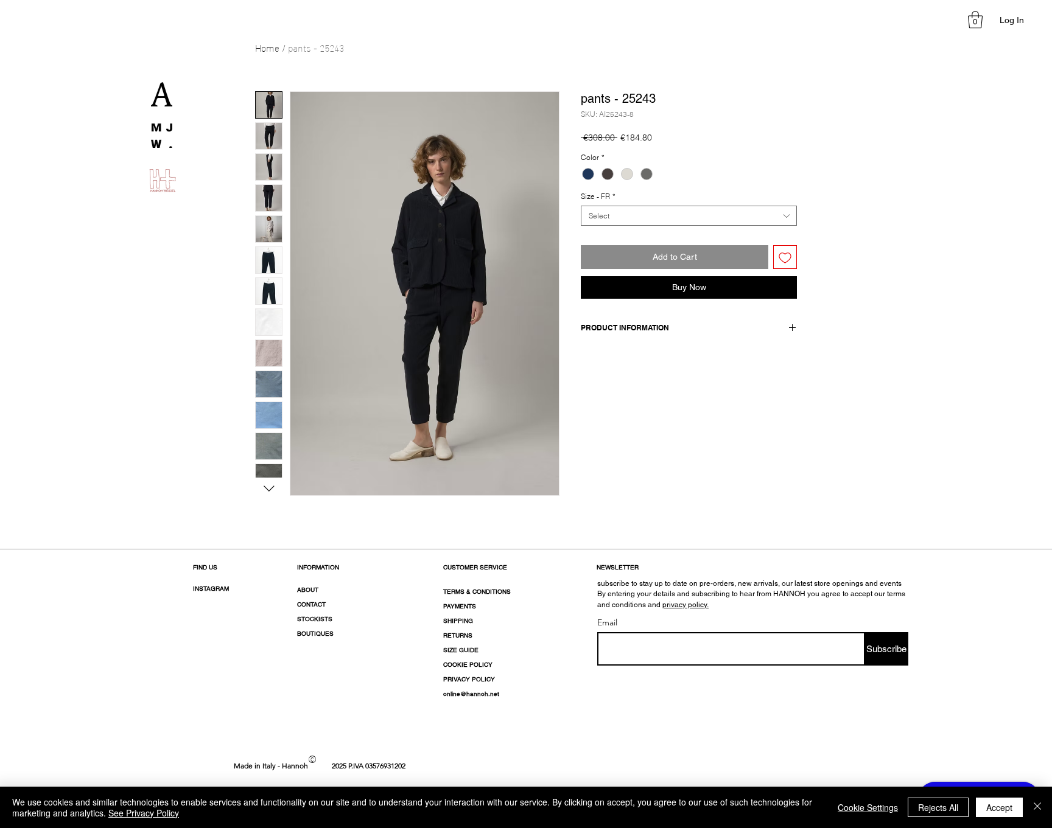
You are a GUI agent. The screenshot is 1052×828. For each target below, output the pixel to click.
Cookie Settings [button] (868, 807)
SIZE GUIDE (461, 650)
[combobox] (689, 216)
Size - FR (598, 196)
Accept (999, 807)
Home (267, 47)
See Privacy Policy (143, 813)
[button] (975, 20)
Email (607, 622)
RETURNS (457, 635)
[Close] (1037, 807)
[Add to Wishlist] (785, 257)
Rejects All (938, 807)
